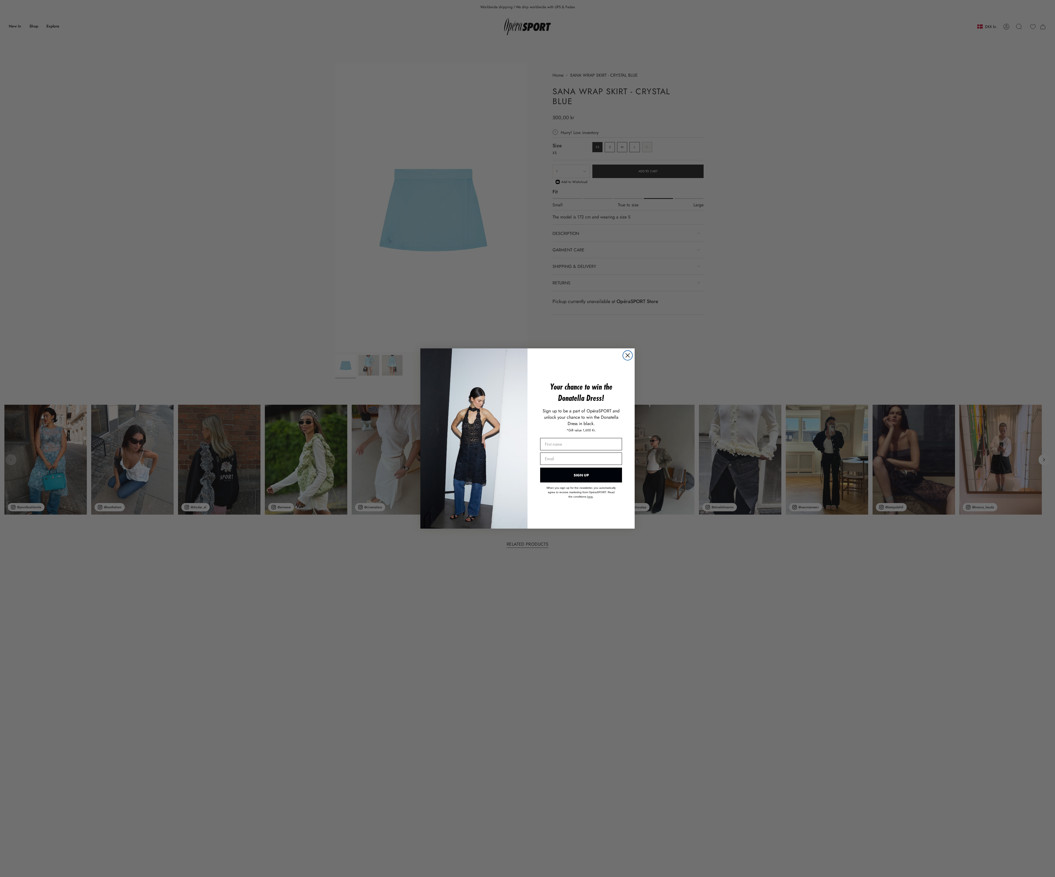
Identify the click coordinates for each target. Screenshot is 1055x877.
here (552, 475)
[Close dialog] (627, 377)
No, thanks (563, 491)
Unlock (563, 458)
